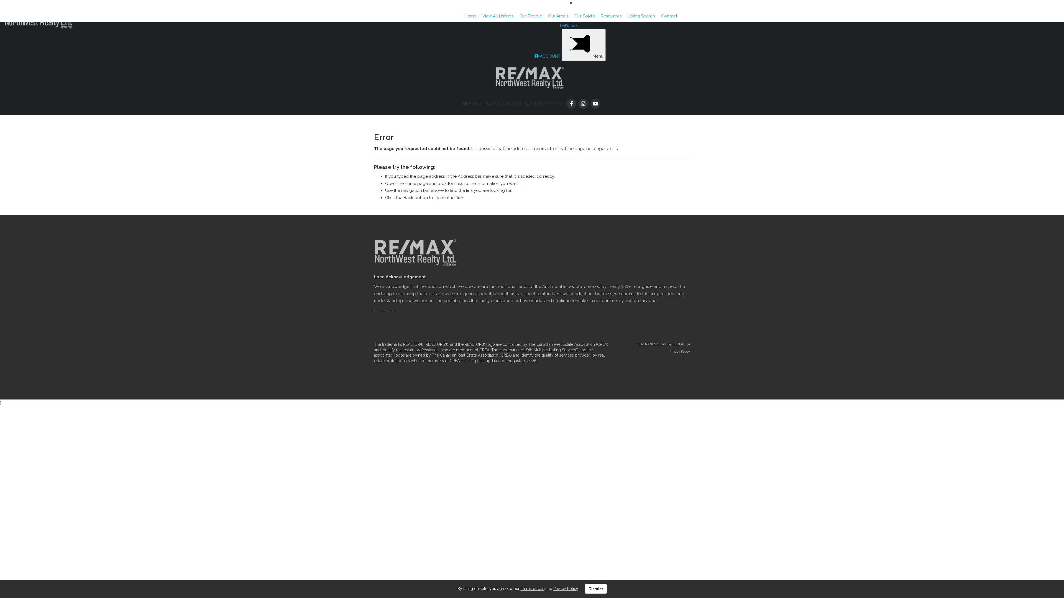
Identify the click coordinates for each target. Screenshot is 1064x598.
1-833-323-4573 (546, 103)
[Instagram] (584, 104)
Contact (669, 16)
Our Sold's (584, 16)
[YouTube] (595, 104)
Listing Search (641, 16)
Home (470, 16)
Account (550, 56)
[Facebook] (572, 104)
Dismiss (596, 589)
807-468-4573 (506, 103)
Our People (531, 16)
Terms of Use (532, 588)
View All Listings (497, 16)
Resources (611, 16)
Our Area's (558, 16)
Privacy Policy (679, 352)
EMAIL (474, 103)
